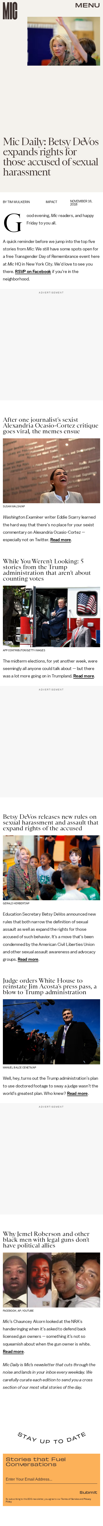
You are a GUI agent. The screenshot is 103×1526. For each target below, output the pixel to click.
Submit (88, 1492)
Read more (60, 540)
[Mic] (10, 11)
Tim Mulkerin (18, 202)
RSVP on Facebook (33, 271)
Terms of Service (70, 1499)
